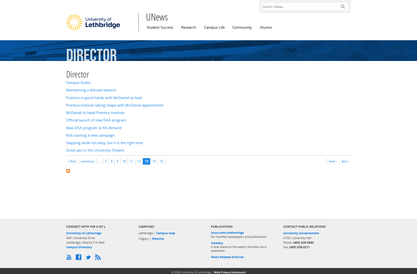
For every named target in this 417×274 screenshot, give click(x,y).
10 (124, 161)
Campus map (165, 233)
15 (161, 161)
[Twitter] (89, 258)
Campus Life (214, 27)
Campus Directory (79, 247)
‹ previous (87, 161)
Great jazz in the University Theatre (95, 150)
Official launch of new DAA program (96, 120)
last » (345, 161)
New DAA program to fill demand (94, 127)
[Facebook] (79, 258)
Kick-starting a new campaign (90, 135)
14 (154, 161)
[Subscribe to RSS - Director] (208, 170)
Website (158, 239)
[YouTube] (69, 258)
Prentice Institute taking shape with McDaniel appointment (114, 105)
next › (333, 161)
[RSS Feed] (98, 258)
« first (72, 161)
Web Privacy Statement (230, 272)
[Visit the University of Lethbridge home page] (93, 30)
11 (131, 161)
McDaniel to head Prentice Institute (95, 112)
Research (188, 27)
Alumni (266, 27)
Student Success (160, 27)
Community (242, 27)
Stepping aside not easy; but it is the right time (104, 142)
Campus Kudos (78, 82)
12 (139, 161)
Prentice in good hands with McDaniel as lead (104, 97)
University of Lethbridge (83, 233)
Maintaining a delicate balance (91, 90)
